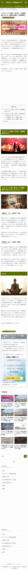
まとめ (6, 121)
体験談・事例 (6, 476)
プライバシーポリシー (16, 564)
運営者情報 (9, 564)
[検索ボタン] (2, 2)
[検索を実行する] (25, 456)
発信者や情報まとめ (7, 482)
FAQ (4, 470)
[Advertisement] (14, 88)
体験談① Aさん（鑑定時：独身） (15, 117)
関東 (4, 485)
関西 (4, 488)
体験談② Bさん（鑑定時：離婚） (15, 119)
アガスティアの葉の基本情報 (8, 17)
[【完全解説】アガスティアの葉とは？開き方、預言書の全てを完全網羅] (14, 2)
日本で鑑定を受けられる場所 (9, 479)
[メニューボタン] (25, 2)
